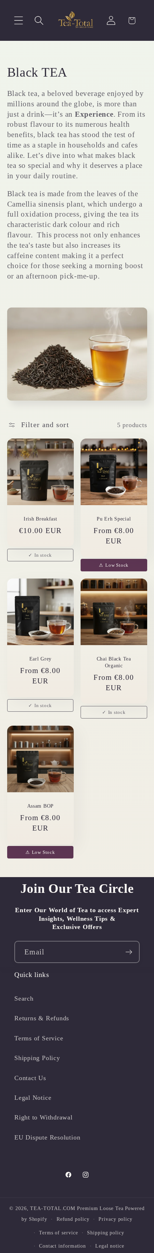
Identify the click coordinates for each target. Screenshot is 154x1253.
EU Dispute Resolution (47, 1137)
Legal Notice (32, 1097)
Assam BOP (40, 806)
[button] (18, 20)
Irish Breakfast (40, 519)
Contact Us (30, 1078)
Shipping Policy (37, 1057)
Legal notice (109, 1246)
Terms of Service (38, 1038)
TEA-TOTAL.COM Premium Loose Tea (76, 1208)
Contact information (62, 1246)
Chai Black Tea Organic (114, 662)
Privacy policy (115, 1219)
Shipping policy (105, 1232)
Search (24, 998)
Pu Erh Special (114, 519)
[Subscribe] (129, 952)
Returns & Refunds (41, 1018)
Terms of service (58, 1232)
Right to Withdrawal (43, 1117)
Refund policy (73, 1219)
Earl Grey (40, 659)
